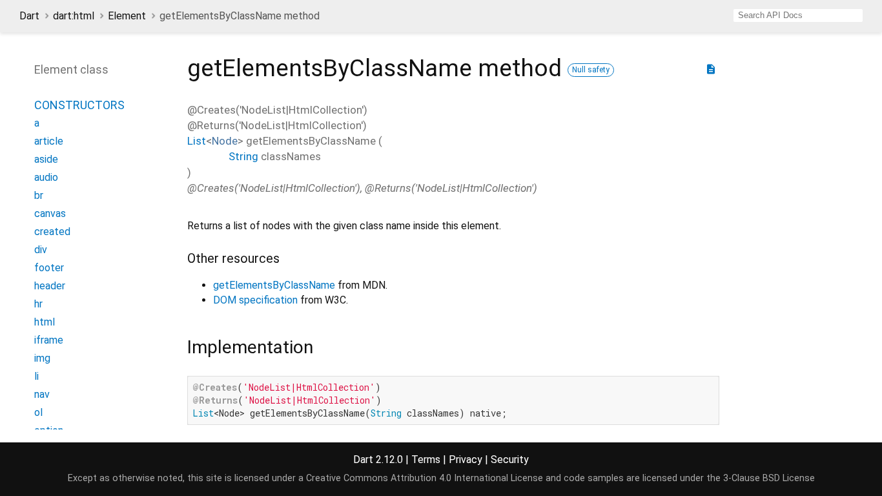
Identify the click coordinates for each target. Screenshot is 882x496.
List (196, 140)
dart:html (73, 16)
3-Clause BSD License (769, 478)
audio (46, 177)
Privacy (465, 459)
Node (225, 140)
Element (127, 16)
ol (38, 412)
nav (42, 394)
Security (510, 459)
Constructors (79, 105)
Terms (425, 459)
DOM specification (255, 300)
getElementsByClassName (274, 285)
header (49, 286)
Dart (29, 16)
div (40, 249)
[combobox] (798, 15)
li (36, 376)
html (44, 322)
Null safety (591, 69)
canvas (50, 213)
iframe (48, 340)
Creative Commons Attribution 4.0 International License (424, 478)
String (243, 156)
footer (49, 268)
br (38, 195)
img (42, 358)
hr (38, 304)
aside (46, 159)
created (52, 231)
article (48, 141)
